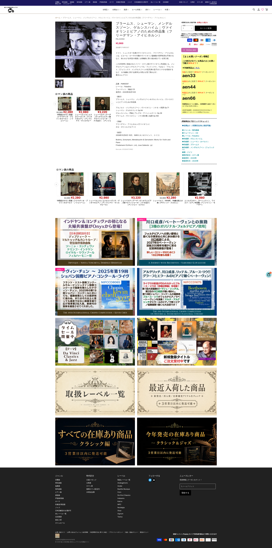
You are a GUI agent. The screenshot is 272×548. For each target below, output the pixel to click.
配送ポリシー (144, 532)
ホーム (57, 18)
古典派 (192, 2)
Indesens (121, 498)
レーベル (157, 10)
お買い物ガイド (60, 532)
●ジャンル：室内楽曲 (190, 130)
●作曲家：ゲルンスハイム (192, 139)
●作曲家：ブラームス (190, 144)
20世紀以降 (213, 3)
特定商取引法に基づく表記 (98, 532)
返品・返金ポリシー (131, 532)
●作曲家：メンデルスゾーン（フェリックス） (198, 148)
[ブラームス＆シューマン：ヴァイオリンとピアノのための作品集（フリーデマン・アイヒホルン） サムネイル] (59, 84)
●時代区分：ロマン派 (190, 155)
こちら (197, 68)
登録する (185, 493)
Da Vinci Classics (124, 495)
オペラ (112, 2)
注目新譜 (165, 2)
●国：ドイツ (187, 152)
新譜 (125, 10)
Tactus (120, 517)
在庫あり (115, 10)
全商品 (105, 10)
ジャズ (130, 2)
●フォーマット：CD (190, 133)
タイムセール (67, 3)
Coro (119, 492)
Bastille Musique (124, 489)
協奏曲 (72, 2)
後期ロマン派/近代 (211, 2)
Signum (120, 514)
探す (147, 10)
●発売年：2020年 (189, 158)
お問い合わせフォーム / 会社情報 (77, 532)
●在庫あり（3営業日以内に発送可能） (197, 125)
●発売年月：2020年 (190, 161)
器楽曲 (95, 2)
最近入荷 (58, 3)
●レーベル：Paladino (190, 136)
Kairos (120, 501)
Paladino (120, 39)
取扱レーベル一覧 (124, 480)
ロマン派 (200, 2)
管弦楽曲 (64, 2)
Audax (120, 486)
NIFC (119, 504)
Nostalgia (121, 507)
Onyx (119, 511)
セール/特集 (136, 10)
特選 (167, 10)
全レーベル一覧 (155, 2)
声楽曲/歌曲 (103, 2)
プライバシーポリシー (116, 532)
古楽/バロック (183, 2)
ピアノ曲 (87, 2)
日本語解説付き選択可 (141, 2)
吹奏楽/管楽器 (120, 2)
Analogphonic (123, 483)
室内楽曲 (79, 2)
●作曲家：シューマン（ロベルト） (195, 141)
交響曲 (57, 2)
